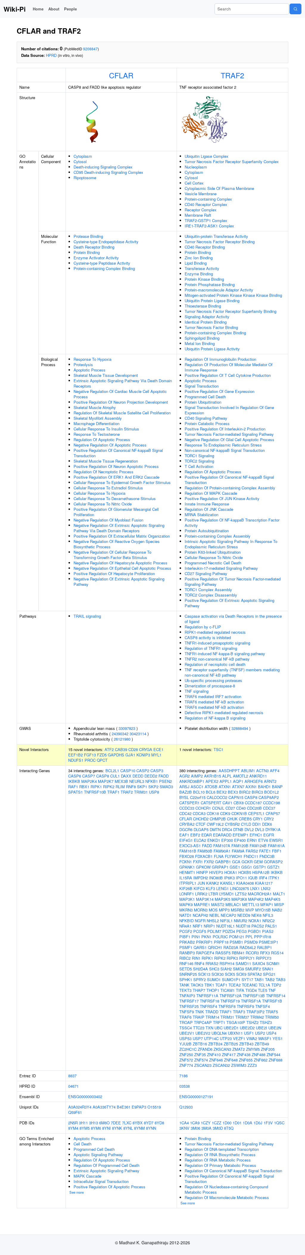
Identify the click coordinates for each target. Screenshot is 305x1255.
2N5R (73, 1123)
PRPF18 (221, 942)
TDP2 (276, 985)
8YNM (139, 1128)
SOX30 (217, 974)
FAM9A (238, 851)
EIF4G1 (186, 840)
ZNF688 (275, 1060)
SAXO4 (258, 963)
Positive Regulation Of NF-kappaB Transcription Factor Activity (232, 522)
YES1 (278, 1038)
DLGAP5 (201, 829)
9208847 (90, 48)
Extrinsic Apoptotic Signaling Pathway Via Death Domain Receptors (123, 383)
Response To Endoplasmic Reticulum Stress (223, 445)
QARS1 (200, 947)
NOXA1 (254, 920)
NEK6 (256, 915)
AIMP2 (197, 776)
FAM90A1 (222, 851)
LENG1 (222, 888)
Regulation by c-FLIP (203, 627)
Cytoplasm (83, 156)
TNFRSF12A (231, 995)
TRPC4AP (203, 1022)
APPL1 (226, 781)
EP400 (240, 840)
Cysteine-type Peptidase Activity (102, 263)
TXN (209, 1028)
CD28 (133, 749)
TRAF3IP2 (255, 1011)
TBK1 (209, 985)
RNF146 (186, 963)
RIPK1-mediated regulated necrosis (215, 632)
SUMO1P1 (231, 979)
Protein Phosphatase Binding (210, 284)
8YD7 (148, 1123)
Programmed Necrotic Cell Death (213, 563)
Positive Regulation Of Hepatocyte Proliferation (114, 573)
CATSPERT (211, 803)
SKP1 (142, 786)
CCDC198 (271, 803)
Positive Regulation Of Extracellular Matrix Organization (122, 536)
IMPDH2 (200, 878)
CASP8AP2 (269, 797)
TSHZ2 (252, 1022)
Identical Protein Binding (206, 322)
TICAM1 (227, 990)
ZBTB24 (215, 1044)
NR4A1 (185, 926)
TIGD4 (251, 990)
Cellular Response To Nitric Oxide (103, 504)
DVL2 (249, 829)
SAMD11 (243, 963)
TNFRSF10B (95, 792)
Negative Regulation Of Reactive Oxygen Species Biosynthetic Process (117, 544)
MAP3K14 (205, 899)
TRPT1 (219, 1022)
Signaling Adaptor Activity (207, 316)
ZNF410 (214, 1054)
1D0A (247, 1123)
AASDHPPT (229, 770)
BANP (277, 786)
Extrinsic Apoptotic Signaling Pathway (106, 1170)
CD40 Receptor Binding (205, 247)
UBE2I (261, 1028)
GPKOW (203, 867)
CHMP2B (218, 819)
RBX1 (84, 786)
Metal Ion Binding (200, 343)
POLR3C (220, 936)
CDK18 (213, 813)
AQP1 (238, 781)
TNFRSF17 (189, 1001)
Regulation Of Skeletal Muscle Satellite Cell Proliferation (122, 413)
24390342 (120, 733)
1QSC (279, 1123)
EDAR (206, 835)
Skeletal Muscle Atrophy (95, 407)
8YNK (117, 1128)
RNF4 (199, 963)
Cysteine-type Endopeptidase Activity (106, 241)
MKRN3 (186, 910)
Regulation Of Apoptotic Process (102, 439)
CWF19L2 (215, 824)
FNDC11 (251, 856)
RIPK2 (108, 786)
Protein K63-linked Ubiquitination (213, 552)
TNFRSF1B (272, 1001)
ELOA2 (200, 840)
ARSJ (184, 786)
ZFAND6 (205, 1049)
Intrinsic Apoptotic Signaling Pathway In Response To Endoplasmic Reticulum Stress (231, 544)
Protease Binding (88, 236)
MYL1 (156, 755)
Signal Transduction (202, 386)
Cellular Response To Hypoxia (99, 493)
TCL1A (264, 985)
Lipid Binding (196, 263)
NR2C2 (268, 920)
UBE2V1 (186, 1033)
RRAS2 (212, 963)
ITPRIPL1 (187, 883)
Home (38, 9)
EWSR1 (276, 840)
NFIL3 (268, 915)
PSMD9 (251, 942)
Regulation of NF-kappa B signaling (215, 718)
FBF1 (276, 851)
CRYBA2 (186, 824)
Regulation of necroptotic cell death (215, 664)
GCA (236, 861)
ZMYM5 (253, 1049)
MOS (213, 910)
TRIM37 (242, 1017)
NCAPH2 (200, 915)
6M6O (104, 1123)
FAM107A (221, 845)
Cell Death (82, 1144)
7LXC (126, 1123)
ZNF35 (200, 1054)
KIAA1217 (264, 883)
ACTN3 (262, 770)
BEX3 (233, 792)
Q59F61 (75, 1112)
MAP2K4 (89, 781)
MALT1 (279, 894)
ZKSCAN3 (222, 1049)
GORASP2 (273, 861)
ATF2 (109, 749)
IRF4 (263, 878)
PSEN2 (165, 781)
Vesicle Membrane (201, 193)
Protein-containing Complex (208, 199)
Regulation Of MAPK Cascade (211, 493)
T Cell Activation (199, 466)
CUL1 (115, 776)
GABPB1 (223, 861)
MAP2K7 (105, 781)
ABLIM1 (248, 770)
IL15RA (185, 878)
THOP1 (212, 990)
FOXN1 (185, 861)
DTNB (238, 829)
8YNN (151, 1128)
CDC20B (254, 808)
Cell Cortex (194, 183)
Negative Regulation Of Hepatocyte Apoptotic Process (120, 563)
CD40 (241, 808)
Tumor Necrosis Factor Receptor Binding (220, 241)
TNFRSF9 (245, 1006)
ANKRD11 (258, 776)
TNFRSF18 (209, 1001)
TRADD (211, 1011)
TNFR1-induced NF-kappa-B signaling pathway (225, 653)
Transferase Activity (202, 268)
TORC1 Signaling (199, 455)
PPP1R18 (262, 936)
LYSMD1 (226, 894)
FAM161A (276, 845)
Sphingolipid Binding (202, 338)
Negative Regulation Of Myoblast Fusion (108, 520)
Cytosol (80, 161)
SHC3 (214, 969)
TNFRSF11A (207, 995)
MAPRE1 (202, 904)
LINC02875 (239, 888)
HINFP (202, 872)
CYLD (246, 824)
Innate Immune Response (207, 504)
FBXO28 (186, 856)
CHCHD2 (200, 819)
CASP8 (102, 776)
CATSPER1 (189, 803)
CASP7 (88, 776)
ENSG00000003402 (85, 1096)
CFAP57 (273, 813)
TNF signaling (196, 691)
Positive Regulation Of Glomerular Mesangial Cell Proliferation (116, 511)
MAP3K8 (239, 899)
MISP (279, 904)
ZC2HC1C (188, 1049)
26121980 (122, 739)
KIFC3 (199, 888)
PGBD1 (254, 931)
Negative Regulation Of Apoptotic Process (110, 445)
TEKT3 (185, 990)
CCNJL (218, 808)
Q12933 (186, 1107)
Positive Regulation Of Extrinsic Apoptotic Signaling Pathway (229, 602)
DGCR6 (185, 829)
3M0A (206, 1128)
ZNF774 (186, 1065)
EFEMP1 (240, 835)
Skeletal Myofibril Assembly (98, 418)
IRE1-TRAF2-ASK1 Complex (209, 226)
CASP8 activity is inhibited (208, 637)
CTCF (201, 824)
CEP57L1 (256, 813)
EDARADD (222, 835)
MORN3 (201, 910)
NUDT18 (243, 926)
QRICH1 (215, 947)
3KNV (184, 1128)
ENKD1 (213, 840)
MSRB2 (237, 910)
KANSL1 (227, 883)
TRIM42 (257, 1017)
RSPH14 (227, 963)
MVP (249, 910)
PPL (249, 936)
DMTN (215, 829)
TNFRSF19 (230, 1001)
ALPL (227, 776)
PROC (90, 760)
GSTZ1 (273, 867)
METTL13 (250, 904)
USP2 (260, 1033)
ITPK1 (273, 878)
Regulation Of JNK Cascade (209, 509)
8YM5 (85, 1128)
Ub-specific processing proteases (213, 680)
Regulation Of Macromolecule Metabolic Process (227, 1197)
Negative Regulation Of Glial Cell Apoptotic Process (229, 439)
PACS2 (257, 926)
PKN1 (206, 936)
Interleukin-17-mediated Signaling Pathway (221, 568)
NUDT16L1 (225, 926)
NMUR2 (240, 920)
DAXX (126, 776)
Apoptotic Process (89, 370)
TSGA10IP (235, 1022)
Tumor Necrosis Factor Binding (211, 327)
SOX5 (230, 974)
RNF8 (131, 786)
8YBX (138, 1123)
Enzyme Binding (199, 274)
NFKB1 (151, 781)
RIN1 (196, 958)
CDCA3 (199, 813)
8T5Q (229, 1128)
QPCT (102, 760)
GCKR (247, 861)
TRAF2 (232, 75)
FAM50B (204, 851)
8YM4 (73, 1128)
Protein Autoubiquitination (207, 530)
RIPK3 (232, 958)
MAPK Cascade (87, 1176)
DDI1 (256, 824)
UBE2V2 (202, 1033)
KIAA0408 (245, 883)
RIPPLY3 (263, 958)
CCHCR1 (203, 808)
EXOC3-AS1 (190, 845)
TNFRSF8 (227, 1006)
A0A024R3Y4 (79, 1107)
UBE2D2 (247, 1028)
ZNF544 (273, 1054)
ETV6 (263, 840)
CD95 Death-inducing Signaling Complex (108, 172)
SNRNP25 (188, 974)
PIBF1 (184, 936)
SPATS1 (75, 792)
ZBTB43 (246, 1044)
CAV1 (227, 803)
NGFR (200, 920)
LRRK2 (201, 894)
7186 (183, 1075)
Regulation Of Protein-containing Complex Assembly (230, 488)
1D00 (226, 1123)
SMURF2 (253, 969)
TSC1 (218, 749)
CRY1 (258, 819)
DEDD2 (150, 776)
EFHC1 (256, 835)
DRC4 (227, 829)
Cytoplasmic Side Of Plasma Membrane (219, 188)
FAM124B (258, 845)
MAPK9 (186, 904)
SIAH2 (226, 969)
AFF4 (274, 770)
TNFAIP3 (187, 995)
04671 (73, 1086)
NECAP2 (228, 915)
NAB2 (277, 910)
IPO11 (241, 878)
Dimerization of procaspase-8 (210, 686)
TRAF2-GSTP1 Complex (206, 220)
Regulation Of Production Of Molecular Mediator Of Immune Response (229, 367)
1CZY (206, 1123)
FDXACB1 (204, 856)
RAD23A (230, 947)
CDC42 (185, 813)
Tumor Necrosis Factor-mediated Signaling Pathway (229, 434)
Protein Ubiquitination (203, 402)
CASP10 (127, 770)
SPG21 (269, 974)
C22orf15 (198, 797)
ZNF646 (216, 1060)
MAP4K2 (256, 899)
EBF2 (195, 835)
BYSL (184, 797)
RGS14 (277, 953)
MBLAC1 (233, 904)
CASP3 (156, 770)
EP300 (227, 840)
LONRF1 (186, 894)
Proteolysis (83, 364)
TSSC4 (185, 1028)
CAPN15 (235, 797)
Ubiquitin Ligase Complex (206, 156)
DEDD (138, 776)
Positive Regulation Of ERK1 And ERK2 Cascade (116, 477)
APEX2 (212, 781)
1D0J (257, 1123)
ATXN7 (238, 786)
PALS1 (271, 926)
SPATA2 (255, 974)
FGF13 (90, 755)
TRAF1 (113, 792)
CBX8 (239, 803)
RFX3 (265, 953)
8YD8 (159, 1123)
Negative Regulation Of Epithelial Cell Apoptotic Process (122, 568)
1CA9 (195, 1123)
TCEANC (249, 985)
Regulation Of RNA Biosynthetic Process (220, 1154)
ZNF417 (229, 1054)
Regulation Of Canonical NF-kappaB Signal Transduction (233, 1170)
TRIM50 (272, 1017)
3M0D (218, 1128)
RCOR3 (252, 953)
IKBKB (74, 781)
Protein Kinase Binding (204, 279)
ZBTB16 (200, 1044)
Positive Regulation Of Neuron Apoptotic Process (116, 466)
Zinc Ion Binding (199, 257)
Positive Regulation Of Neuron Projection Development (121, 402)
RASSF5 (223, 953)
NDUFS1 (75, 760)
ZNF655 (246, 1060)
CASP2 (142, 770)
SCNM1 (273, 963)
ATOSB (211, 786)
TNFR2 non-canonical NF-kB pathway (217, 659)
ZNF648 (231, 1060)
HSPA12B (261, 872)
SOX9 (241, 974)
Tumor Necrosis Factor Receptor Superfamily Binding (230, 311)
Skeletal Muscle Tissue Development (106, 375)
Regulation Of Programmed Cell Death (106, 1165)
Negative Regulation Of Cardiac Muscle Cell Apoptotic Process (120, 393)
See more (76, 1192)
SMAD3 (166, 786)
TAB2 (270, 979)
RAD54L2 (247, 947)
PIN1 (196, 936)
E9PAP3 (139, 1107)
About (53, 9)
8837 (72, 1075)
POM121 (236, 936)
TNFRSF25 (189, 1006)
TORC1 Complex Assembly (208, 589)
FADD (163, 776)
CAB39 (121, 749)
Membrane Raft (198, 215)
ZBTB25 (231, 1044)
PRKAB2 (187, 942)
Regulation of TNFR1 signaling (211, 648)
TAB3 (280, 979)
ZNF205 (268, 1049)
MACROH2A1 (260, 894)
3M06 (195, 1128)
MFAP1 (266, 904)
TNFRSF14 (275, 995)
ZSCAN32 (221, 1065)
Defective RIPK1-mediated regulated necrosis (224, 712)
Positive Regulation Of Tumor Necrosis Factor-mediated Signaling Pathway (233, 581)
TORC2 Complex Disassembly (211, 595)
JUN (201, 883)
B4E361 (123, 1107)
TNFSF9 (186, 1011)
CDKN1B (239, 813)
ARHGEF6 (254, 781)
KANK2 (212, 883)
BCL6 (210, 792)
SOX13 (204, 974)
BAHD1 (264, 786)
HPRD (51, 55)
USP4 (271, 1033)
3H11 (83, 1123)
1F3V (268, 1123)
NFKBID (186, 920)
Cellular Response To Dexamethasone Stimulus (115, 498)
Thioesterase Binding (203, 306)
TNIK (199, 1011)
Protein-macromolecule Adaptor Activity (219, 290)
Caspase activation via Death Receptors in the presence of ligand (233, 618)
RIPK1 (96, 786)
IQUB (253, 878)
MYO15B (263, 910)
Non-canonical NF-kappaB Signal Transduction (225, 450)
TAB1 (259, 979)
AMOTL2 (240, 776)
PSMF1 (185, 947)
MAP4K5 (272, 899)
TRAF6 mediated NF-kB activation (214, 702)
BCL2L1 (112, 770)
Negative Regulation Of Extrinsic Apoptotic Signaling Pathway (119, 581)
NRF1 (198, 926)
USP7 (198, 1038)
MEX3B (121, 781)
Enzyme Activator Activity (96, 257)
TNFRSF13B (254, 995)
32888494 (239, 728)
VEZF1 (239, 1038)
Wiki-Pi (15, 9)
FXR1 (198, 861)
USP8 (154, 792)
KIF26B (185, 888)
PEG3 (241, 931)
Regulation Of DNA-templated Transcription (222, 1149)
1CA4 (184, 1123)
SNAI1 (267, 969)
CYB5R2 (232, 824)
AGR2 (184, 776)
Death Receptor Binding (94, 247)
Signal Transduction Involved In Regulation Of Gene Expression (229, 410)
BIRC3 (257, 792)
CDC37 (269, 808)
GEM (258, 861)
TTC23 (198, 1028)
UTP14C (211, 1038)
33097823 (127, 728)
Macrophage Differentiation (96, 423)
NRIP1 (209, 926)
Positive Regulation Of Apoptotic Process (109, 1187)
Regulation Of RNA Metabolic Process (218, 1160)
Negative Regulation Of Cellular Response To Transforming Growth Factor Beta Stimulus (112, 554)
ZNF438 (243, 1054)
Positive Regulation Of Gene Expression (219, 391)
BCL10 (199, 792)
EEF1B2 (75, 755)
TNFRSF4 (208, 1006)
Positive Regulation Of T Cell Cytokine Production (228, 375)
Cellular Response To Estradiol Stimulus (108, 488)
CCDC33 (186, 808)
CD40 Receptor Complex (206, 204)
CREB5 (245, 819)
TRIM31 (141, 792)
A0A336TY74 (104, 1107)
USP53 (185, 1038)
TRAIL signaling (87, 616)
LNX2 (265, 888)
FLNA (219, 856)
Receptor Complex (201, 210)
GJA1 (130, 755)
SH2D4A (200, 969)
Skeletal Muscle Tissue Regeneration (106, 461)
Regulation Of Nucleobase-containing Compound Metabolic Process (226, 1189)
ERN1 (252, 840)
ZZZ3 (252, 1065)
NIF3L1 (226, 920)
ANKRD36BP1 (191, 781)
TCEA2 (234, 985)
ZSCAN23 (202, 1065)
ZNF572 (186, 1060)
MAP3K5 (222, 899)
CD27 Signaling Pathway (206, 573)
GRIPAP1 (220, 867)
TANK (184, 985)
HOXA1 (230, 872)
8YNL (128, 1128)
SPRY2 (199, 979)
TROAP (186, 1022)
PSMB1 (236, 942)
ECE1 (158, 749)
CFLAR (121, 75)
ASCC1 (197, 786)
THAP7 (199, 990)
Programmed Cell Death (205, 396)
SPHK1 (185, 979)
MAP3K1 (187, 899)
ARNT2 (270, 781)
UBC (218, 1028)
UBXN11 (235, 1033)
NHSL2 (213, 920)
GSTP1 (259, 867)
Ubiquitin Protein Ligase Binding (212, 300)
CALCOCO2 (217, 797)
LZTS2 (241, 894)
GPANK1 (187, 867)
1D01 (237, 1123)
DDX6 (267, 824)
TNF (272, 990)
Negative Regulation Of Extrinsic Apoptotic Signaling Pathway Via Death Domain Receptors (119, 527)
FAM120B (239, 845)
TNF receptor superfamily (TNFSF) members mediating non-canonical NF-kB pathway (232, 672)
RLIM (120, 786)
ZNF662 (260, 1060)
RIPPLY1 (247, 958)
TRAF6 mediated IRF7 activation (213, 696)
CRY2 (269, 819)
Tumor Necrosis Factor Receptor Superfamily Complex (232, 161)
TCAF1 (221, 985)
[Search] (295, 9)
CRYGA (145, 749)
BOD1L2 (271, 792)
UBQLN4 (219, 1033)
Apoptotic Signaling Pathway (98, 1154)
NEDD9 (243, 915)
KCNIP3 (143, 755)
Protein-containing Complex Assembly (217, 536)
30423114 (138, 733)
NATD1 (185, 915)
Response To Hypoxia (92, 359)
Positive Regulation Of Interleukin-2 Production (225, 429)
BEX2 (222, 792)
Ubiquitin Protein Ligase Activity (212, 349)
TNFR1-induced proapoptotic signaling (217, 643)
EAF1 (184, 835)
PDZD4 (228, 931)
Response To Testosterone (97, 434)
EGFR (268, 835)
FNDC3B (267, 856)
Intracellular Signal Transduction (101, 1181)
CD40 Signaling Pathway (206, 418)
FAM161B (187, 851)
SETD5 (185, 969)
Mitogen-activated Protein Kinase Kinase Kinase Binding (233, 295)
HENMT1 (187, 872)
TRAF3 (239, 1011)
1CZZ (216, 1123)
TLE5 (262, 990)
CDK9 (225, 813)
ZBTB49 (262, 1044)
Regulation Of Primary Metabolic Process (220, 1165)
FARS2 (252, 851)
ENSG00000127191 (196, 1096)
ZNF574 (201, 1060)
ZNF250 (186, 1054)
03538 (184, 1086)
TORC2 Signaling (199, 461)
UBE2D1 (231, 1028)
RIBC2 (185, 958)
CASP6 (74, 776)
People (70, 9)
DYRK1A (273, 829)
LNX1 (255, 888)
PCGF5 (199, 931)
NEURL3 (136, 781)
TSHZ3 (266, 1022)
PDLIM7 (214, 931)
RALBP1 (264, 947)
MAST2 (217, 904)
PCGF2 (185, 931)
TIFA (240, 990)
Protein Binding (87, 252)
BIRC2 (244, 792)
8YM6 (96, 1128)
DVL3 (259, 829)
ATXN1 (225, 786)
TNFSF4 (262, 1006)
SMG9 (238, 969)
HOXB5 (244, 872)
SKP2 (153, 786)
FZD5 (102, 755)
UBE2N (274, 1028)
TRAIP (198, 1017)
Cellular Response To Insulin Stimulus (106, 429)
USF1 (249, 1033)
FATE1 (265, 851)
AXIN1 (251, 786)
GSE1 (235, 867)
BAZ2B (185, 792)
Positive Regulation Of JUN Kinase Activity (222, 498)
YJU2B (185, 1044)
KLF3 (210, 888)
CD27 (230, 808)
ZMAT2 (238, 1049)
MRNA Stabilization (201, 514)
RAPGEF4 (205, 953)
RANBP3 (187, 953)
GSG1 (246, 867)
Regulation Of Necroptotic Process (103, 471)
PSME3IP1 (268, 942)
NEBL (214, 915)
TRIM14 (212, 1017)
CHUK (232, 819)
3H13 (93, 1123)
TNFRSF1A (251, 1001)
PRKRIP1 (204, 942)
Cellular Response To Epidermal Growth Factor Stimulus (122, 482)
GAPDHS (116, 755)
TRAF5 (272, 1011)
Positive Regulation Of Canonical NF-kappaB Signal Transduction (118, 452)
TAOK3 (197, 985)
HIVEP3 (216, 872)
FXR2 (209, 861)
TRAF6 (185, 1017)
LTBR (213, 894)
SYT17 (247, 979)
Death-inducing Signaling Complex (103, 167)
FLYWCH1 (233, 856)
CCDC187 (253, 803)
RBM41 (238, 953)
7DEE (116, 1123)
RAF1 (73, 786)
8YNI (106, 1128)
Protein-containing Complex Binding (104, 268)
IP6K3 (229, 878)
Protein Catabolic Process (207, 423)
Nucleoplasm (196, 167)
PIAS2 (267, 931)
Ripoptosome (85, 177)
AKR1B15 (212, 776)
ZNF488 (258, 1054)
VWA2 (251, 1038)
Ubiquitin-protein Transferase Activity (216, 236)
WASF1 (264, 1038)
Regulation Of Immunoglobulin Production (220, 359)
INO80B (216, 878)
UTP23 (226, 1038)
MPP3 (224, 910)
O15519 (154, 1107)
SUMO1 (214, 979)
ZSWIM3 (238, 1065)
